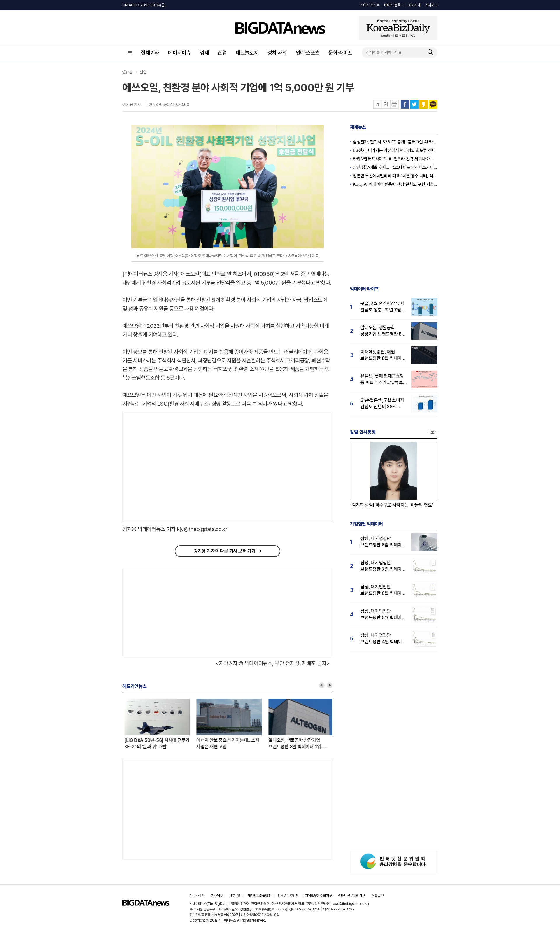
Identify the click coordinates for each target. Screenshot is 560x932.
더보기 (432, 432)
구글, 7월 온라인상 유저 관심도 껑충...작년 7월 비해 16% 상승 (382, 307)
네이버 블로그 (394, 5)
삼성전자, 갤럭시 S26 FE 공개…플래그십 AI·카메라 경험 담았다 (395, 142)
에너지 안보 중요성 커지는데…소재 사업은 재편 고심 (226, 743)
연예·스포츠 (308, 53)
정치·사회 (277, 53)
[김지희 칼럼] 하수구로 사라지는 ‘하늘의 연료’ (391, 505)
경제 (204, 53)
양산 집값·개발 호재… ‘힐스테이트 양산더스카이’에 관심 (395, 167)
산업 (222, 53)
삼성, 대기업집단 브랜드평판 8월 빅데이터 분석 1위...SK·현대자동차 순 (383, 542)
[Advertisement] (172, 466)
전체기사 (150, 53)
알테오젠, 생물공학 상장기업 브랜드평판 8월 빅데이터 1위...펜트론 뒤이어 (294, 743)
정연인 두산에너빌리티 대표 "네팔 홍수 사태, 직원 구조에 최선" (395, 175)
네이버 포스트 (369, 5)
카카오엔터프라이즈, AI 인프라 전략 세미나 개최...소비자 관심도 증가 (395, 159)
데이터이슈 (179, 53)
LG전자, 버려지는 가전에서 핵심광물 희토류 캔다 (394, 150)
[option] (159, 724)
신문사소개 (197, 896)
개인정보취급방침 (259, 896)
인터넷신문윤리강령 (351, 896)
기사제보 (431, 5)
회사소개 (414, 5)
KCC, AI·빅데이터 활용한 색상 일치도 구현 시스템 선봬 (395, 184)
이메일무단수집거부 (318, 896)
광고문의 (235, 896)
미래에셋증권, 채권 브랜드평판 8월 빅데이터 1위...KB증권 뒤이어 (383, 355)
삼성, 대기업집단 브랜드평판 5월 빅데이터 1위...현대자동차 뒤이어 (383, 614)
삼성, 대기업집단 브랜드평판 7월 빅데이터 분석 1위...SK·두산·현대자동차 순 (383, 566)
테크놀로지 (247, 53)
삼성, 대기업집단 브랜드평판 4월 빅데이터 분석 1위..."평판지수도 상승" (383, 639)
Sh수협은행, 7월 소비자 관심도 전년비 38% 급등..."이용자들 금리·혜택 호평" (382, 403)
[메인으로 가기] (146, 904)
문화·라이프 (340, 53)
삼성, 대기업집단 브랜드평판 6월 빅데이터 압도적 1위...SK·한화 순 (383, 590)
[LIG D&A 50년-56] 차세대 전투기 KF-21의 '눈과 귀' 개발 (155, 743)
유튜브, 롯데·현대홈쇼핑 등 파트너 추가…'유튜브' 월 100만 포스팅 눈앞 (382, 379)
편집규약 (377, 896)
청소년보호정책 (287, 896)
